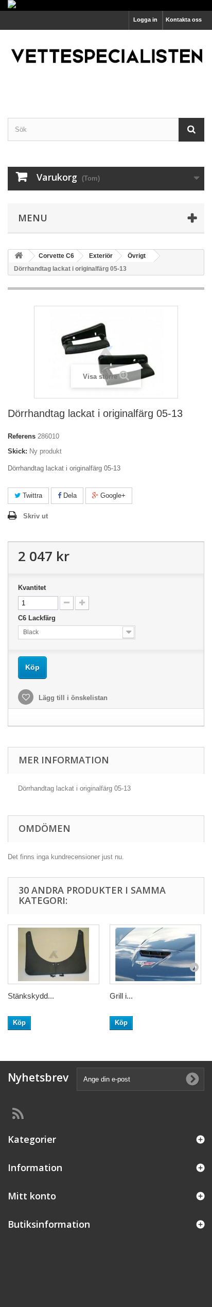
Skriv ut (35, 516)
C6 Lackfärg (38, 618)
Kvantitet (32, 587)
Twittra (31, 495)
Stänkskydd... (31, 995)
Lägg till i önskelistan (72, 698)
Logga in (145, 19)
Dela (69, 495)
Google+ (112, 495)
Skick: (17, 451)
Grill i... (121, 995)
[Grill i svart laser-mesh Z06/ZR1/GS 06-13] (155, 954)
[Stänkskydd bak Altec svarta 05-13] (53, 954)
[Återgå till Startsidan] (18, 256)
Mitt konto (32, 1196)
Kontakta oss (184, 19)
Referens (22, 436)
